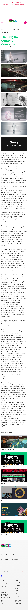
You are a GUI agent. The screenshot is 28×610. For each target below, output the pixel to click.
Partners (3, 588)
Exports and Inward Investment (5, 584)
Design (16, 588)
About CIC (3, 582)
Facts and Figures (5, 595)
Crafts (16, 586)
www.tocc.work (6, 47)
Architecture (17, 583)
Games (16, 591)
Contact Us (3, 603)
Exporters (3, 601)
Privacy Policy (18, 601)
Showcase (7, 32)
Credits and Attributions (20, 605)
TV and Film (17, 596)
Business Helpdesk (5, 597)
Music (16, 593)
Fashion (16, 590)
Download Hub (4, 594)
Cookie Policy (18, 603)
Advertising (17, 582)
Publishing (17, 595)
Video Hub (3, 592)
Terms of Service (18, 571)
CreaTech (3, 586)
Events (2, 600)
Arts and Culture (18, 585)
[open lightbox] (14, 56)
